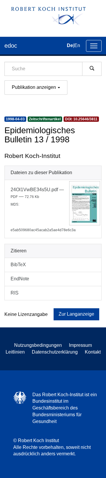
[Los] (92, 69)
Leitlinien (15, 351)
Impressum (80, 345)
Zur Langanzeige (76, 314)
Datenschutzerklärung (55, 351)
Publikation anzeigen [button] (34, 87)
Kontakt (93, 351)
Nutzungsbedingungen (38, 345)
